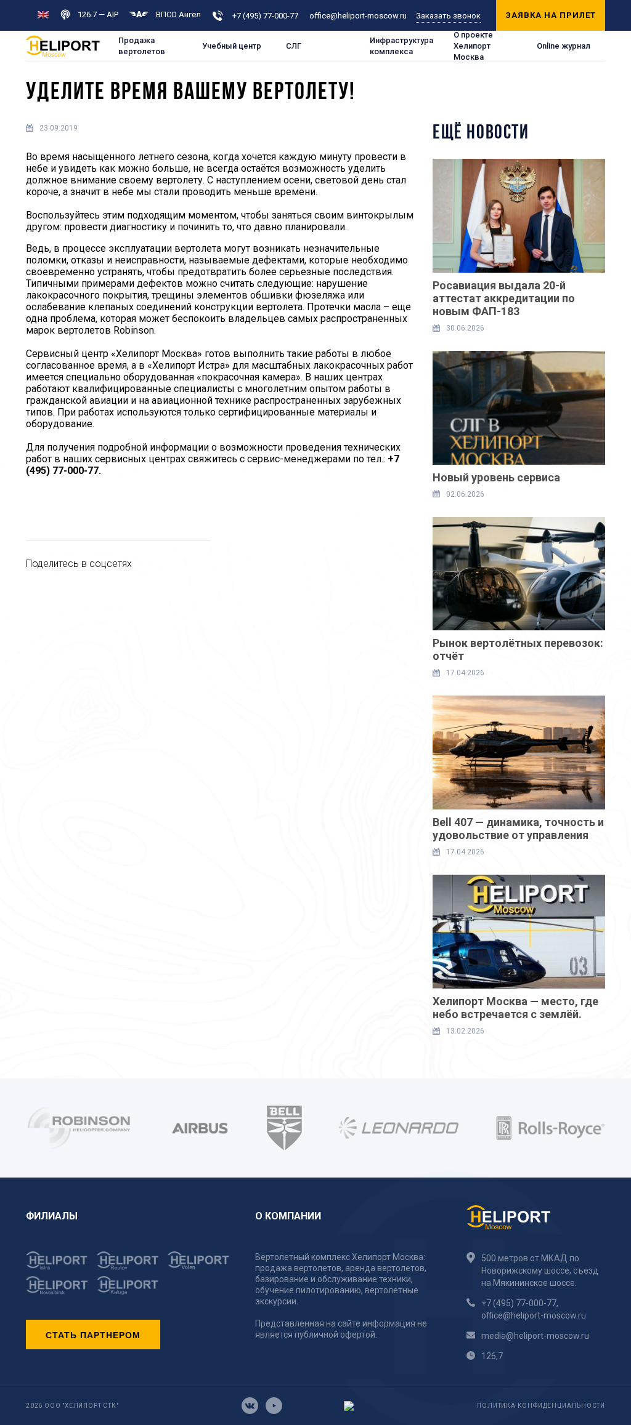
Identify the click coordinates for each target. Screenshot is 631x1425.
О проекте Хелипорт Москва (473, 46)
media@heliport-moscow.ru (535, 1336)
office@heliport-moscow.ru (358, 15)
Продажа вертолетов (141, 46)
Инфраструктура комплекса (401, 46)
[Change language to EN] (43, 13)
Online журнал (563, 45)
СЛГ (293, 45)
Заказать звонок (448, 15)
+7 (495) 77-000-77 (265, 15)
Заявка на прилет (550, 15)
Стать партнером (93, 1334)
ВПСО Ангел (178, 14)
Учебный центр (231, 45)
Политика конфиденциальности (541, 1405)
